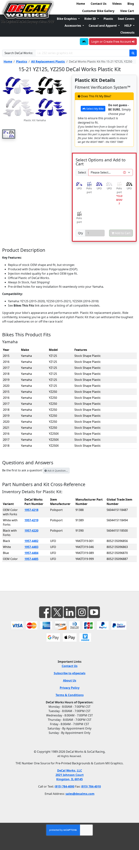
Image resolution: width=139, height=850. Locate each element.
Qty (80, 233)
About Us (69, 680)
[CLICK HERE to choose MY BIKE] (84, 41)
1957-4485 (31, 559)
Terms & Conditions (70, 695)
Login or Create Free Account (111, 42)
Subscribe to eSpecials (69, 673)
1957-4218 (31, 510)
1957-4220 (31, 531)
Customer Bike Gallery (98, 11)
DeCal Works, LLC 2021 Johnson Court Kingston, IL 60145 (70, 775)
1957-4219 (31, 520)
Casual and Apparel (103, 26)
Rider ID (90, 19)
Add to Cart (122, 233)
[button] (8, 134)
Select (82, 172)
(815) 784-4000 (64, 786)
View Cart (127, 11)
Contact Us (98, 4)
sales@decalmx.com (80, 794)
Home (80, 4)
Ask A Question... (57, 470)
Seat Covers (126, 19)
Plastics (21, 62)
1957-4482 (31, 541)
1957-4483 (31, 547)
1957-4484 (31, 553)
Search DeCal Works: (19, 53)
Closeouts (127, 32)
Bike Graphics (67, 19)
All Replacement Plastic (48, 62)
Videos (117, 4)
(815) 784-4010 (91, 786)
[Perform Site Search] (133, 53)
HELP (128, 26)
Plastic (108, 19)
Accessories (73, 26)
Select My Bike (95, 108)
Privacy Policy (69, 688)
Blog (130, 4)
